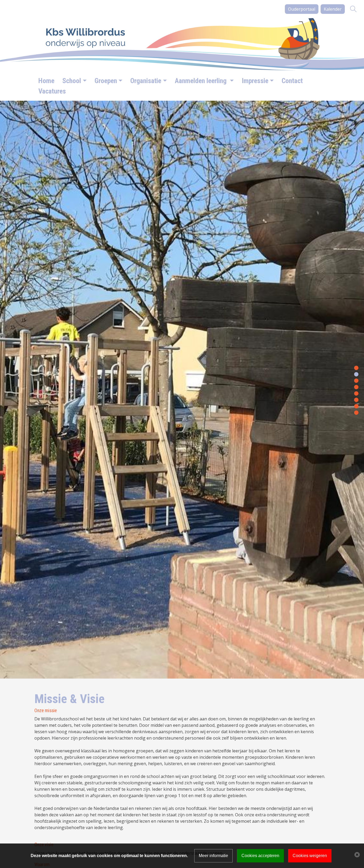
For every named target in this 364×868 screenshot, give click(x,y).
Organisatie (145, 81)
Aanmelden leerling (201, 81)
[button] (356, 367)
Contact (292, 81)
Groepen (106, 81)
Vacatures (52, 91)
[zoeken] (353, 9)
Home (46, 81)
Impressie (255, 81)
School (71, 81)
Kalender (333, 9)
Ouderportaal (301, 9)
